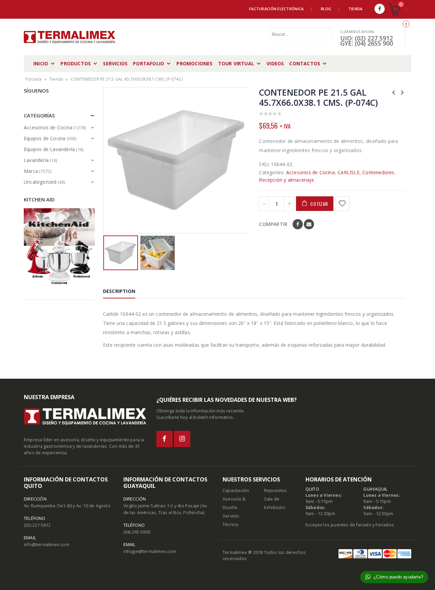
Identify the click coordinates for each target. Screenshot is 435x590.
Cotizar (319, 203)
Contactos (304, 63)
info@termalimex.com (46, 544)
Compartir (273, 224)
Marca (31, 171)
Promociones (194, 63)
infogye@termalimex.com (149, 551)
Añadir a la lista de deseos (343, 203)
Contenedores (378, 172)
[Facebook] (380, 9)
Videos (275, 63)
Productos (75, 63)
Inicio (40, 63)
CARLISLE (348, 172)
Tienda (355, 8)
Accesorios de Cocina (310, 172)
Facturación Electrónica (276, 8)
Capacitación (236, 490)
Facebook (298, 224)
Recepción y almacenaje (286, 180)
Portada (33, 79)
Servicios (115, 63)
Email (309, 224)
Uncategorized (40, 182)
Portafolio (148, 63)
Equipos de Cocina (44, 138)
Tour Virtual (236, 63)
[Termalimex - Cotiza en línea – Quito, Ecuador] (70, 37)
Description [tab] (119, 291)
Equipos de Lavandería (49, 149)
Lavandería (36, 160)
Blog (326, 8)
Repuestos (275, 490)
